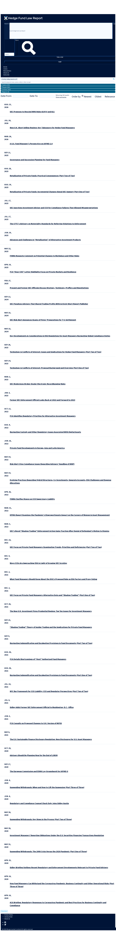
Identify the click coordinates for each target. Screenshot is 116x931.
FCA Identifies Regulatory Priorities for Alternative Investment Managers (42, 416)
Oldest (98, 96)
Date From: (6, 96)
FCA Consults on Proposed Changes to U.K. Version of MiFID (36, 723)
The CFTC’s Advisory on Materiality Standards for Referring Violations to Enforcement (48, 223)
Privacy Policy (8, 915)
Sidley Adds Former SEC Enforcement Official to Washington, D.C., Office (42, 707)
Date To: (34, 96)
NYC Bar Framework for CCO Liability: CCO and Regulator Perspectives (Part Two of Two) (49, 691)
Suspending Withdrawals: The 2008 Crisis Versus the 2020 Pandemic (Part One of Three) (48, 851)
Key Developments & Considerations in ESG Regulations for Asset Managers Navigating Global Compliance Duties (60, 335)
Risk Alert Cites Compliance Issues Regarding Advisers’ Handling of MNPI (42, 464)
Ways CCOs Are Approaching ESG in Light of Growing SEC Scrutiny (38, 563)
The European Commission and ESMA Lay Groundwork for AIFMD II (39, 771)
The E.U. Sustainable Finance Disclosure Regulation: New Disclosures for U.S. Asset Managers (51, 739)
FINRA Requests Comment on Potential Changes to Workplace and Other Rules (44, 255)
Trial (60, 57)
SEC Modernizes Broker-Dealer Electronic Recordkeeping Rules (37, 383)
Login (59, 62)
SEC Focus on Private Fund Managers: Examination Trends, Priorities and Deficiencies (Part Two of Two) (56, 547)
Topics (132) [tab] (6, 85)
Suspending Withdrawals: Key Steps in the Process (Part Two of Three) (41, 819)
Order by (76, 96)
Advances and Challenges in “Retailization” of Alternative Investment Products (45, 239)
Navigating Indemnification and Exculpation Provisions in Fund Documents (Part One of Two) (51, 675)
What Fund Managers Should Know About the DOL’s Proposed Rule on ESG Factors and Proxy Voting (53, 579)
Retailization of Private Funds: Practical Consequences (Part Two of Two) (42, 175)
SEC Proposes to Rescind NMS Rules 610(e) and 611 (32, 111)
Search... (6, 24)
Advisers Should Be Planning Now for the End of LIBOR (34, 755)
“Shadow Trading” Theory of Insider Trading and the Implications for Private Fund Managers (51, 627)
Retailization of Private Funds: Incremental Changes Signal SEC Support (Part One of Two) (50, 191)
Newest (87, 96)
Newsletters (7, 71)
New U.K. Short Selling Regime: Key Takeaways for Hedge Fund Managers (42, 127)
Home (5, 67)
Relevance (110, 96)
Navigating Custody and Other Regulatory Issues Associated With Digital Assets (45, 432)
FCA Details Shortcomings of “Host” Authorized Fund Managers (38, 659)
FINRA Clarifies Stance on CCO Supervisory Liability (32, 499)
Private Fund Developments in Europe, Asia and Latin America (37, 448)
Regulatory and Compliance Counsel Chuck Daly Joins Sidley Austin (39, 803)
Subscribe (6, 75)
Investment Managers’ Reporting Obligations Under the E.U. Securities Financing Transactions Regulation (57, 835)
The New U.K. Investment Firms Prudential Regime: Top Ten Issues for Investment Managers (51, 611)
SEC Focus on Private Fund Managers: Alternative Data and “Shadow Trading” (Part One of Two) (52, 595)
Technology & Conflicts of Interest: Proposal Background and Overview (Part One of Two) (49, 367)
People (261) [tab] (6, 87)
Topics (5, 69)
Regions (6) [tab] (5, 92)
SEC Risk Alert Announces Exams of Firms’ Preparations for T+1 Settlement (43, 319)
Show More (4, 911)
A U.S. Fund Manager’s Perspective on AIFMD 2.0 (31, 143)
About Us (6, 73)
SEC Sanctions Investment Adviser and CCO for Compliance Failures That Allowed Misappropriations (54, 207)
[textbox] (57, 82)
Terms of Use (8, 917)
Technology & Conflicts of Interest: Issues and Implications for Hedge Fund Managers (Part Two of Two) (55, 351)
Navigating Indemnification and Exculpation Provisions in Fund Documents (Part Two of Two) (51, 643)
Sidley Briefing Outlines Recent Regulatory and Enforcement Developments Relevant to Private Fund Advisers (59, 867)
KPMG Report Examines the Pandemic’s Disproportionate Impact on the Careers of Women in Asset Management (60, 515)
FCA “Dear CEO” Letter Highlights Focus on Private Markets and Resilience (43, 271)
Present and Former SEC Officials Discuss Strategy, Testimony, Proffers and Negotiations (49, 287)
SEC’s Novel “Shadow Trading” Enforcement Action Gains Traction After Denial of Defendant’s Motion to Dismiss (59, 531)
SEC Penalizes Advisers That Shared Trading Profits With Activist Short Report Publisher (49, 303)
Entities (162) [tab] (6, 90)
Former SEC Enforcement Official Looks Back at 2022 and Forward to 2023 (42, 400)
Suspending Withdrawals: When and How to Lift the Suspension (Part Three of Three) (47, 787)
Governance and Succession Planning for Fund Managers (34, 159)
